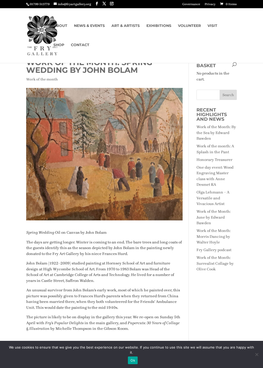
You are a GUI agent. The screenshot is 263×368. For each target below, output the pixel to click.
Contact (80, 45)
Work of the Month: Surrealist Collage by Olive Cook (215, 263)
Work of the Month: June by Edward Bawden (213, 217)
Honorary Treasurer (214, 159)
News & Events (89, 26)
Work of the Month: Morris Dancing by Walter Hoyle (213, 236)
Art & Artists (125, 26)
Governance (191, 4)
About (60, 26)
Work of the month (42, 79)
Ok (132, 360)
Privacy (210, 4)
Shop (58, 45)
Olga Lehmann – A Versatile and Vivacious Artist (213, 198)
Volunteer (189, 26)
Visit (212, 26)
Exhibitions (158, 26)
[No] (256, 354)
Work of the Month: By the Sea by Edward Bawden (216, 133)
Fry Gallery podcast (213, 250)
